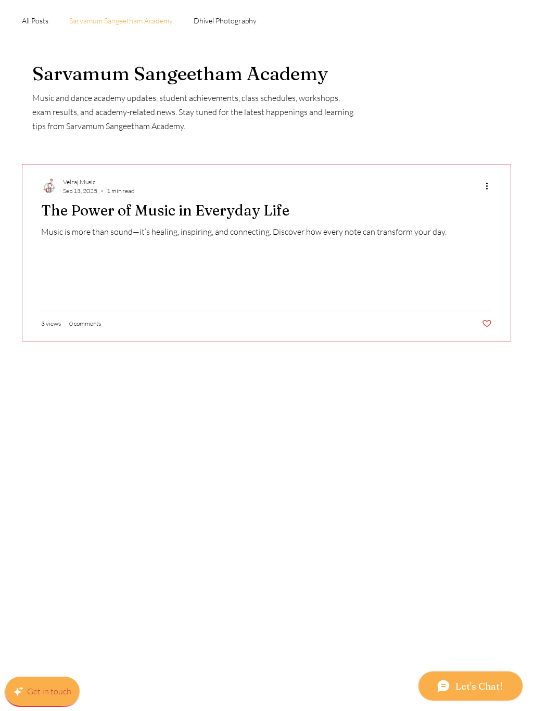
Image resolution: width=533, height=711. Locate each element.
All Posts (35, 20)
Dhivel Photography (225, 20)
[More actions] (490, 186)
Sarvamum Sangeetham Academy (121, 20)
